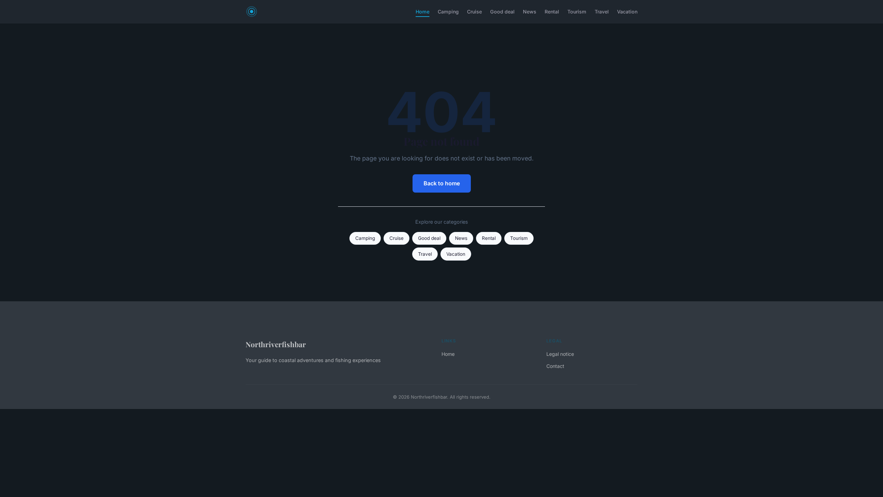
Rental (552, 11)
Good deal (502, 11)
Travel (602, 11)
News (529, 11)
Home (422, 11)
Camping (448, 11)
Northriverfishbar (276, 344)
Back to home (442, 183)
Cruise (474, 11)
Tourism (576, 11)
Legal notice (560, 354)
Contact (555, 366)
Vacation (627, 11)
